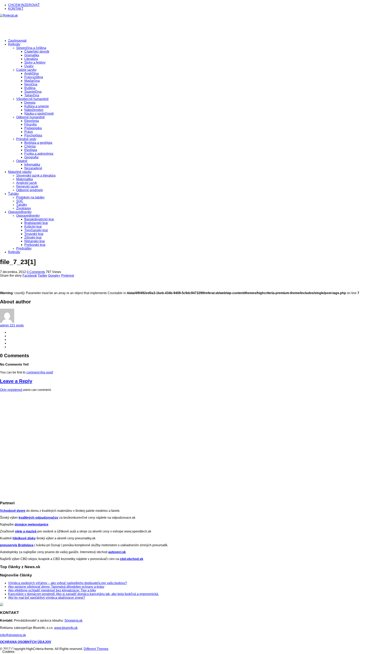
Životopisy (23, 208)
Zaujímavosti (17, 40)
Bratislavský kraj (36, 223)
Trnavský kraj (33, 234)
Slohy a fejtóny (35, 62)
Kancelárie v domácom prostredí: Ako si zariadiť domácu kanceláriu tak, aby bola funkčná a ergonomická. (83, 594)
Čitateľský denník (36, 51)
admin (12, 325)
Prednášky (24, 248)
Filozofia (30, 124)
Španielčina (33, 91)
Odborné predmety (29, 190)
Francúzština (33, 77)
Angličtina (31, 73)
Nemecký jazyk (27, 186)
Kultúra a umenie (36, 106)
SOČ (19, 201)
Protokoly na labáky (30, 197)
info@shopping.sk (13, 635)
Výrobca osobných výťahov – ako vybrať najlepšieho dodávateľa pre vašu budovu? (67, 583)
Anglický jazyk (26, 183)
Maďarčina (32, 80)
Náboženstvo (33, 110)
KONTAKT (16, 8)
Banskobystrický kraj (39, 219)
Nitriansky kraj (34, 241)
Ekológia (30, 150)
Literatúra (31, 59)
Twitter (42, 275)
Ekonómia (31, 121)
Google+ (54, 275)
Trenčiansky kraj (36, 230)
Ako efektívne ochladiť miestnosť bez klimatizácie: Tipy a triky (52, 590)
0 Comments (36, 272)
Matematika (24, 179)
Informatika (32, 164)
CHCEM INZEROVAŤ (24, 5)
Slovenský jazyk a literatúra (36, 175)
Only (3, 390)
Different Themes (96, 649)
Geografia (31, 157)
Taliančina (31, 95)
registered (15, 390)
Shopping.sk (73, 620)
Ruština (29, 88)
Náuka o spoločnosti (39, 113)
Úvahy (29, 66)
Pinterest (67, 275)
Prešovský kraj (34, 244)
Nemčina (30, 84)
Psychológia (33, 135)
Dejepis (29, 102)
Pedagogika (33, 128)
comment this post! (39, 372)
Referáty (14, 252)
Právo (28, 131)
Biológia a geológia (38, 142)
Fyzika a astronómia (38, 153)
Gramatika (31, 55)
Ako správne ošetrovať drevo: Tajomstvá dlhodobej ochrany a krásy (56, 586)
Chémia (30, 146)
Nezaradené (33, 168)
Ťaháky (21, 204)
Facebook (29, 275)
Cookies (8, 651)
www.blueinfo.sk (66, 627)
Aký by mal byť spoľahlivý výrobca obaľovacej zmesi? (46, 597)
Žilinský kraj (33, 237)
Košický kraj (33, 226)
